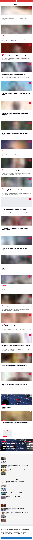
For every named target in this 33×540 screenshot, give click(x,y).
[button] (31, 527)
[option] (17, 433)
